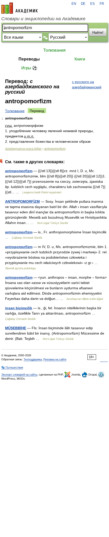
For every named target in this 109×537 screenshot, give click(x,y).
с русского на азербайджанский (86, 84)
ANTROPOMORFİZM (22, 201)
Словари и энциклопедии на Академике (43, 18)
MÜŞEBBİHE (15, 328)
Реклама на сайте (54, 359)
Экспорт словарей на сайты (19, 374)
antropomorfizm (55, 149)
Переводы (29, 59)
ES (92, 4)
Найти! (97, 32)
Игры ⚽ (29, 68)
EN (73, 4)
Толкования (54, 50)
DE (83, 4)
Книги (80, 59)
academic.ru (19, 8)
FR (102, 4)
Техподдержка (33, 359)
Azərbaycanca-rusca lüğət (23, 149)
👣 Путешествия (12, 367)
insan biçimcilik (18, 308)
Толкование (15, 111)
